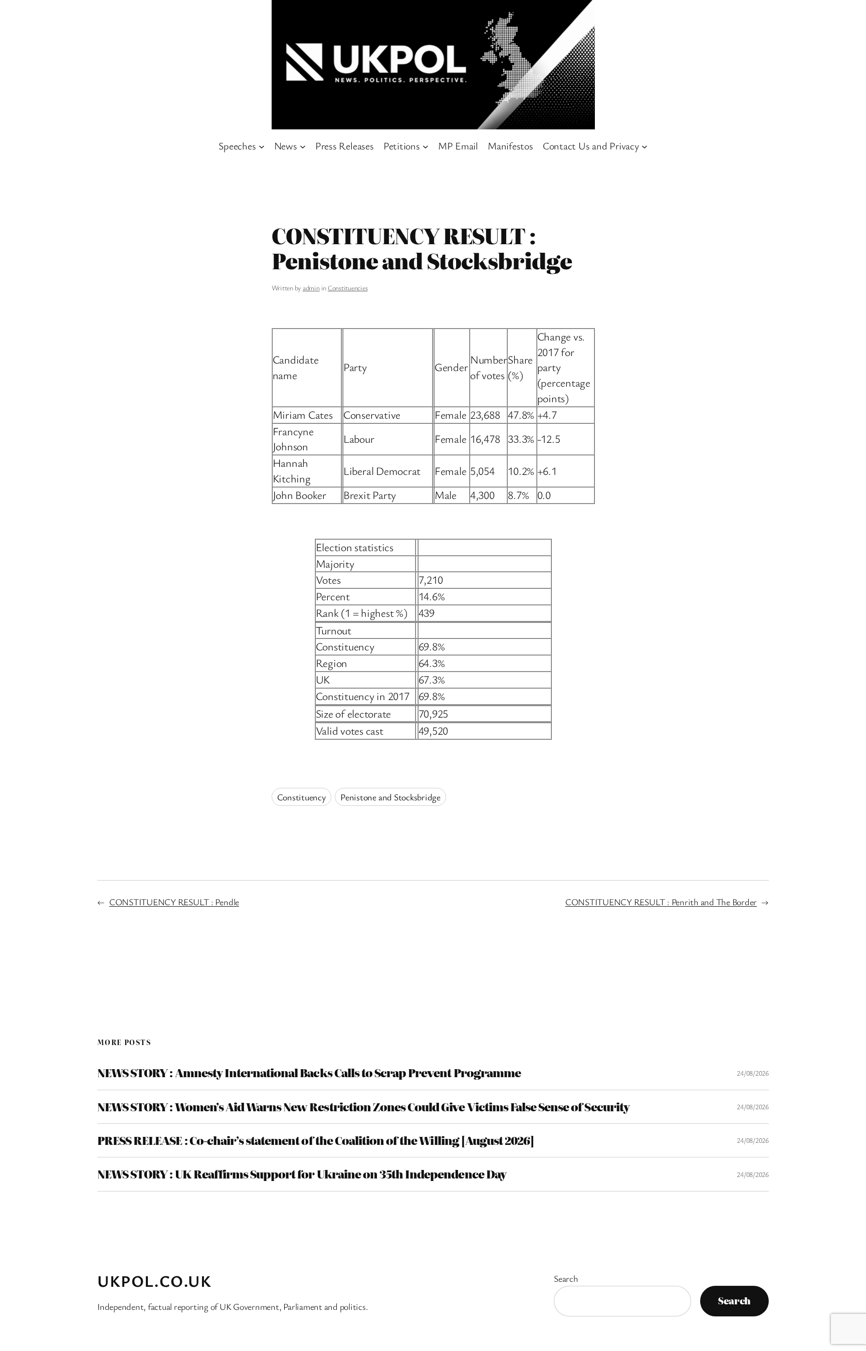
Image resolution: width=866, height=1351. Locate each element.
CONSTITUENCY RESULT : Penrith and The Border (661, 902)
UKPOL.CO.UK (154, 1280)
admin (311, 287)
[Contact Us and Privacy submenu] (644, 146)
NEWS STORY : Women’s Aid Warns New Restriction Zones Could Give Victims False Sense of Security (363, 1106)
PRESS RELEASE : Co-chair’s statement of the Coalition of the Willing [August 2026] (315, 1140)
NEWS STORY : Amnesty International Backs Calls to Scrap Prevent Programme (309, 1072)
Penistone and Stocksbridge (390, 797)
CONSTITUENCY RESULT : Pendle (174, 902)
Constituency (301, 797)
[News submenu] (303, 146)
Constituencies (348, 287)
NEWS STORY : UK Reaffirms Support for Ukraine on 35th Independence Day (301, 1173)
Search (566, 1278)
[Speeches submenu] (262, 146)
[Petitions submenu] (425, 146)
